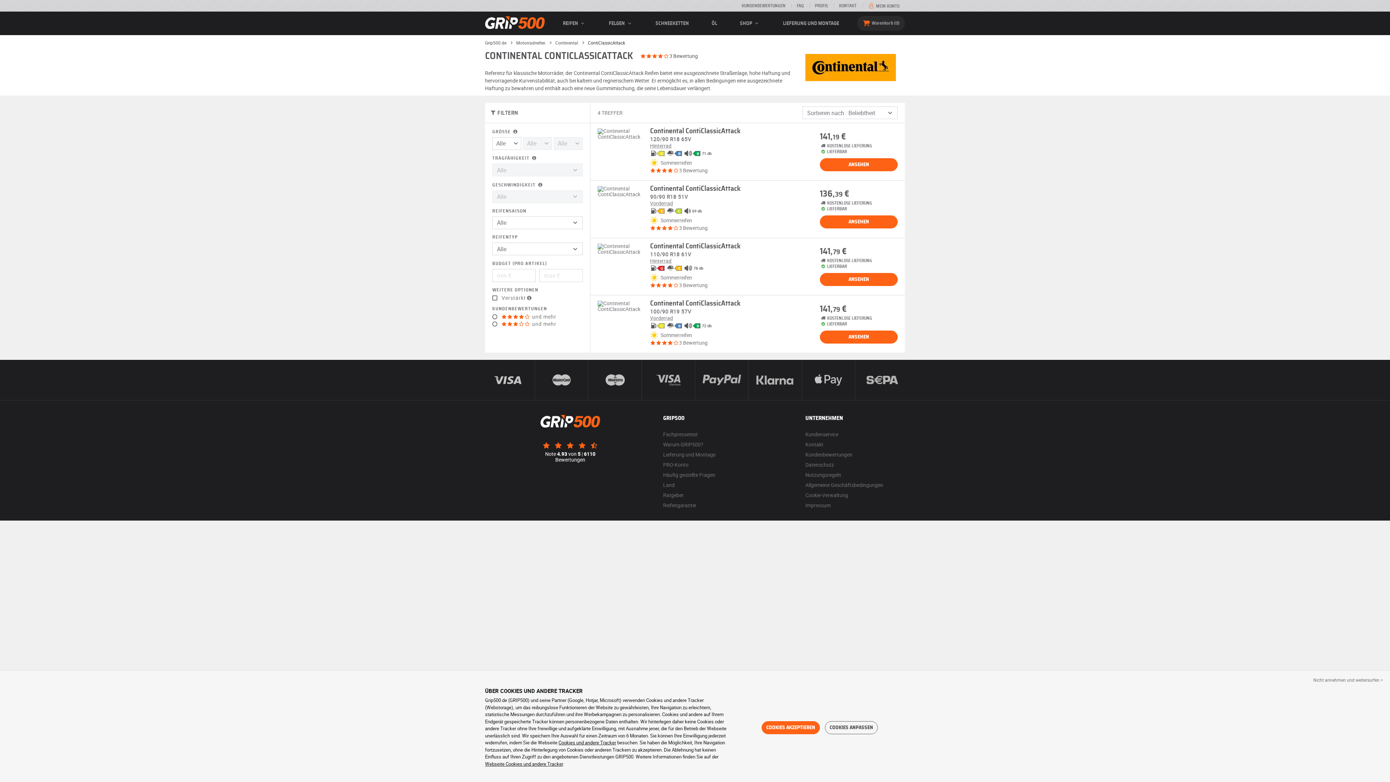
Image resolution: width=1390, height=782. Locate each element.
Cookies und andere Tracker (587, 742)
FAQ (800, 6)
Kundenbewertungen (763, 6)
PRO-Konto (675, 464)
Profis (821, 6)
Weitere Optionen (515, 290)
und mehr (543, 316)
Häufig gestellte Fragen (689, 474)
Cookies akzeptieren (790, 727)
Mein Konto (887, 6)
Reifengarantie (679, 505)
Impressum (818, 505)
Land (669, 485)
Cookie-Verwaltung (826, 495)
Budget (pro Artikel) (519, 263)
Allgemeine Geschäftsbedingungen (844, 485)
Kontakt (847, 6)
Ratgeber (673, 495)
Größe (502, 132)
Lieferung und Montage (811, 23)
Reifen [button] (571, 23)
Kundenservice (821, 434)
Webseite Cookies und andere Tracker (524, 764)
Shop (746, 23)
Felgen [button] (617, 23)
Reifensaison (509, 211)
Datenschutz (819, 464)
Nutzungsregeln (823, 474)
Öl (714, 23)
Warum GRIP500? (683, 444)
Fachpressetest (680, 434)
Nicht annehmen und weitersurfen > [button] (1348, 680)
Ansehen (858, 164)
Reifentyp (505, 237)
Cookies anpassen (851, 727)
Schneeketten (672, 23)
